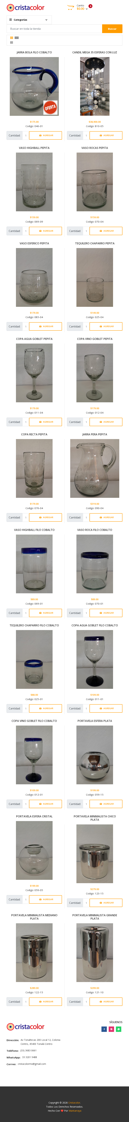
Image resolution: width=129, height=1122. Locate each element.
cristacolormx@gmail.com (32, 1063)
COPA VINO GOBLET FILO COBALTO (34, 721)
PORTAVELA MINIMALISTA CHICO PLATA (95, 818)
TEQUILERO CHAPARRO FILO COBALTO (34, 625)
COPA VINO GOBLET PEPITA (95, 339)
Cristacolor (74, 1102)
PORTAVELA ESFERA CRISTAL (34, 816)
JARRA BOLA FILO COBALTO (34, 52)
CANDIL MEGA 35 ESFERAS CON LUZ (94, 52)
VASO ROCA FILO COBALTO (94, 530)
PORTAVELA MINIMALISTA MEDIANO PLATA (34, 917)
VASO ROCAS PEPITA (94, 148)
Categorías (20, 19)
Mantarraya (75, 1110)
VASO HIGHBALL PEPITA (34, 148)
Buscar (112, 28)
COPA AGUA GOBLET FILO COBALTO (95, 625)
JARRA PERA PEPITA (94, 434)
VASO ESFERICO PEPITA (34, 243)
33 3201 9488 (29, 1057)
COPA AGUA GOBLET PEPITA (34, 339)
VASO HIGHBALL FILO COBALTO (34, 530)
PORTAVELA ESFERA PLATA (95, 721)
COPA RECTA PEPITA (34, 434)
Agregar (48, 135)
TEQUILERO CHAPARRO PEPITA (95, 243)
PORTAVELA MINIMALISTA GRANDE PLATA (94, 917)
